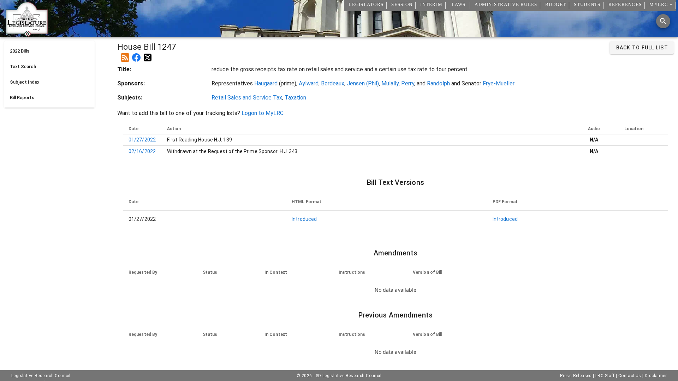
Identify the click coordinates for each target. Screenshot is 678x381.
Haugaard (266, 83)
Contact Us (629, 375)
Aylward (309, 83)
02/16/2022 (142, 151)
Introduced (304, 219)
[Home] (27, 34)
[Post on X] (147, 54)
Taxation (295, 97)
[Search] (663, 21)
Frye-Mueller (499, 83)
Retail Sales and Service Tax (247, 97)
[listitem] (49, 51)
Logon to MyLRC (263, 113)
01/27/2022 (142, 140)
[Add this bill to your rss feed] (125, 54)
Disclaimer (656, 375)
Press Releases (576, 375)
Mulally (390, 83)
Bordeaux (332, 83)
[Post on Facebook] (136, 54)
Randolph (438, 83)
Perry (407, 83)
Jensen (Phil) (363, 83)
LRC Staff (605, 375)
